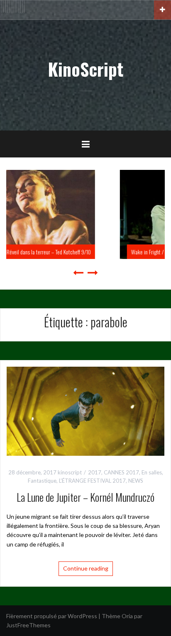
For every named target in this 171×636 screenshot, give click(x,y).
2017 (94, 472)
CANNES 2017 (121, 472)
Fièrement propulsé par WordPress (51, 615)
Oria (127, 615)
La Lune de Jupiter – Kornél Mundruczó (85, 497)
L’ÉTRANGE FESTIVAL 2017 (92, 480)
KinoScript (85, 69)
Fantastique (42, 480)
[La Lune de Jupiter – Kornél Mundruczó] (85, 410)
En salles (152, 472)
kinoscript (70, 472)
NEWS (135, 480)
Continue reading (85, 568)
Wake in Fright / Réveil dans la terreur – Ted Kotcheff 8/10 (101, 251)
